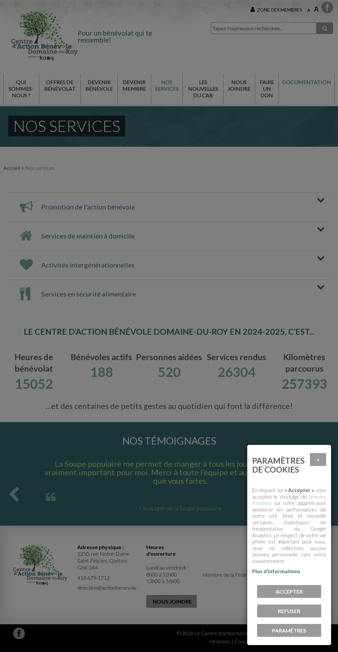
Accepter (289, 591)
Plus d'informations (276, 571)
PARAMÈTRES (289, 630)
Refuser (289, 611)
